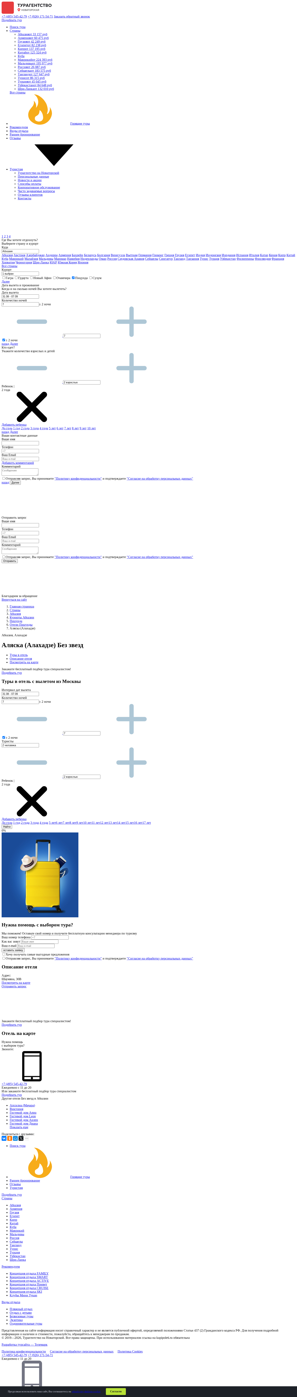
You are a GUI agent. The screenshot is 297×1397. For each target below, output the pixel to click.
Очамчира (63, 278)
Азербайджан (35, 255)
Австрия (19, 255)
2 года (25, 428)
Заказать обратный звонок (72, 16)
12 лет (104, 822)
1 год (16, 428)
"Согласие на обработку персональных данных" (160, 478)
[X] (21, 1138)
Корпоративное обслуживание (39, 187)
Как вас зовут (11, 941)
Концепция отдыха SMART (29, 1277)
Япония (83, 262)
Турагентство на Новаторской (38, 173)
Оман (102, 258)
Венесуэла (118, 255)
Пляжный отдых (21, 1309)
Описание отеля (21, 658)
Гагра (10, 278)
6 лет (60, 428)
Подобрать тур (12, 20)
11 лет (96, 822)
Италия (254, 255)
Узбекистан (35, 85)
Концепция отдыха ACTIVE (29, 1280)
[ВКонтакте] (4, 1138)
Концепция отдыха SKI (26, 1291)
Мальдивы (35, 63)
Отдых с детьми (21, 1312)
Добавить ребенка (14, 424)
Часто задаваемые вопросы (36, 191)
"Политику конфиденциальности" (78, 478)
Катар (264, 255)
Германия (145, 255)
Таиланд (34, 74)
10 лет (91, 428)
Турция (32, 81)
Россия (32, 67)
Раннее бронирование (25, 134)
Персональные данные (33, 176)
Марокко (60, 258)
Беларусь (90, 255)
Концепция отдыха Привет (28, 1284)
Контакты (24, 198)
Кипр (31, 49)
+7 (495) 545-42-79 (14, 16)
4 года (44, 428)
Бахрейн (77, 255)
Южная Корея (67, 262)
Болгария (103, 255)
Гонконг (158, 255)
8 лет (75, 428)
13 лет (112, 822)
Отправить (9, 561)
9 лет (83, 428)
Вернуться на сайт (14, 599)
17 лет (146, 822)
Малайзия (31, 258)
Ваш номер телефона (16, 937)
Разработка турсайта (24, 1344)
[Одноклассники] (9, 1138)
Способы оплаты (29, 183)
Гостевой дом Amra (23, 1112)
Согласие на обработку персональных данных (82, 1351)
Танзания (192, 258)
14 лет (121, 822)
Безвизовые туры (21, 1316)
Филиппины (245, 258)
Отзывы (15, 138)
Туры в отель (19, 655)
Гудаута (23, 278)
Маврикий (35, 59)
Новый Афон (42, 278)
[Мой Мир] (15, 1138)
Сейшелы (34, 70)
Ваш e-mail (9, 945)
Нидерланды (89, 258)
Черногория (24, 262)
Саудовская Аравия (131, 258)
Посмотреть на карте (24, 662)
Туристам (16, 169)
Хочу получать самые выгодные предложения (37, 954)
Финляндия (263, 258)
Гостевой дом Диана (24, 1123)
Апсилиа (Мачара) (22, 1105)
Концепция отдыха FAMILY (29, 1273)
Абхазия (32, 34)
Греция (169, 255)
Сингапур (166, 258)
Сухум (97, 278)
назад (5, 344)
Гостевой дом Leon (23, 1116)
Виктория (16, 1109)
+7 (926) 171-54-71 (40, 16)
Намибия (73, 258)
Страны (15, 30)
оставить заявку (13, 950)
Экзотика (16, 1320)
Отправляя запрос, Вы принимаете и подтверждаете (99, 478)
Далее (6, 281)
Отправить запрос (14, 986)
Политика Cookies (130, 1351)
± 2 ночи (12, 340)
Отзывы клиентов (30, 194)
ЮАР (53, 262)
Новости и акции (30, 180)
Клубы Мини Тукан (23, 1295)
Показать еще (19, 1127)
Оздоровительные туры (26, 1323)
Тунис (31, 78)
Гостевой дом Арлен (24, 1120)
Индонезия (213, 255)
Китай (32, 52)
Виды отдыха (19, 131)
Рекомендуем (19, 127)
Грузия (31, 41)
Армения (33, 38)
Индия (200, 255)
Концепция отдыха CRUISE (29, 1288)
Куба (21, 56)
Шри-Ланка (36, 89)
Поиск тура (17, 27)
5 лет (52, 428)
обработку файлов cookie (86, 1391)
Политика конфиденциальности (24, 1351)
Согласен (116, 1391)
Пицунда (81, 278)
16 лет (138, 822)
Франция (278, 258)
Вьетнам (132, 255)
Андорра (51, 255)
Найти (7, 826)
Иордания (228, 255)
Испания (242, 255)
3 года (34, 428)
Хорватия (8, 262)
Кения (273, 255)
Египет (32, 45)
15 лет (129, 822)
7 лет (67, 428)
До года (7, 428)
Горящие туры (80, 123)
